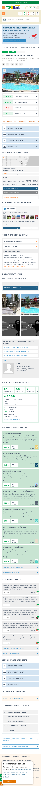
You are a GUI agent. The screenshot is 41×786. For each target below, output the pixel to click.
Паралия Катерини (8, 58)
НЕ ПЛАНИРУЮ (11, 730)
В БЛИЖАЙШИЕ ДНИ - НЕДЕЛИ (16, 712)
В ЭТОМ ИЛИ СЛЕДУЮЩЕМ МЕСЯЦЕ (18, 717)
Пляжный (9, 60)
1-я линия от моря (20, 60)
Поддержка (26, 756)
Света (18, 364)
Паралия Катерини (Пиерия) (25, 58)
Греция (14, 47)
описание (22, 121)
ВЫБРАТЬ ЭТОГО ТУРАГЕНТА (9, 376)
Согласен (9, 781)
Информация (6, 756)
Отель (3, 60)
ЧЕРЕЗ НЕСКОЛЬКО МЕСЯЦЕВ (16, 721)
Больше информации (11, 197)
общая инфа (11, 121)
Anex (4, 361)
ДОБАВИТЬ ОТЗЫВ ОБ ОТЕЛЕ (20, 2)
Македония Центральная (28, 47)
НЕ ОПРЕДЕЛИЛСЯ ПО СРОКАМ (16, 726)
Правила (16, 756)
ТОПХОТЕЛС (5, 47)
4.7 (13, 52)
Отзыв (32, 448)
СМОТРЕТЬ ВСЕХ (22, 376)
